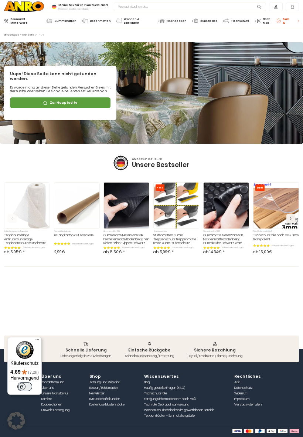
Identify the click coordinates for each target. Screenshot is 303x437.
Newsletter (97, 393)
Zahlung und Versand (104, 382)
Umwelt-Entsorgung (55, 410)
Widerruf (240, 393)
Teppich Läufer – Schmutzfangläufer (170, 416)
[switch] (24, 386)
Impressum (241, 399)
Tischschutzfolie (155, 393)
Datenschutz (243, 388)
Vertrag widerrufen (248, 405)
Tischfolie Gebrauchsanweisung (166, 405)
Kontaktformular (52, 382)
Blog (147, 382)
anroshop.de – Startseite (19, 34)
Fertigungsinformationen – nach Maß (170, 399)
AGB (237, 382)
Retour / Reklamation (103, 388)
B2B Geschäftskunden (104, 399)
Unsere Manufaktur (54, 393)
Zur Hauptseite (63, 102)
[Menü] (37, 341)
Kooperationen (51, 405)
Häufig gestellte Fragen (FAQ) (164, 388)
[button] (290, 218)
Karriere (46, 399)
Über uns (47, 388)
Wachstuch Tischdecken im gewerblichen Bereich (179, 410)
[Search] (259, 7)
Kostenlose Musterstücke (107, 405)
